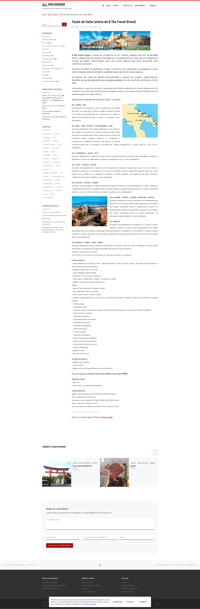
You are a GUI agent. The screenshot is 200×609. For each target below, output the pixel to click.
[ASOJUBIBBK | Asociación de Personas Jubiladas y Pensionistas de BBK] (44, 4)
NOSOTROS (46, 219)
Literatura (47, 59)
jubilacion (55, 158)
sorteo (57, 183)
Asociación (47, 134)
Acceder (124, 582)
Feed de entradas (127, 585)
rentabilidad (47, 180)
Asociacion (47, 40)
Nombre (51, 537)
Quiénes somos (87, 582)
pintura (46, 176)
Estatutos (85, 588)
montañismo (47, 165)
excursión (55, 148)
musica (58, 165)
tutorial (57, 190)
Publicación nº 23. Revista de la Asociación (53, 223)
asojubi (76, 27)
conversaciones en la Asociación (54, 215)
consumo (46, 141)
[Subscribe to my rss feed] (157, 603)
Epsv (44, 49)
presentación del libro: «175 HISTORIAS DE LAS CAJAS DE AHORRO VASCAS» (52, 229)
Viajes (45, 78)
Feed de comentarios (129, 588)
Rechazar (130, 602)
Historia (46, 56)
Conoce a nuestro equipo (91, 585)
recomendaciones (58, 176)
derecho (56, 141)
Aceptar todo (117, 602)
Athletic (57, 134)
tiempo (59, 187)
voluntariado (48, 81)
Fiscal (45, 52)
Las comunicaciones (89, 591)
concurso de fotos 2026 (51, 212)
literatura (46, 162)
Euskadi (46, 148)
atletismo (46, 137)
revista (57, 180)
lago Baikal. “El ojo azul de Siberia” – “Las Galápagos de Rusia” (52, 100)
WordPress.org (126, 591)
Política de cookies (90, 604)
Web (122, 537)
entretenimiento (49, 144)
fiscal (53, 151)
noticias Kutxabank (50, 173)
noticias (46, 169)
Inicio (44, 15)
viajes (45, 194)
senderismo (47, 183)
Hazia (56, 155)
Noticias (46, 65)
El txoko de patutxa (52, 46)
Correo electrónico (95, 537)
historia (46, 158)
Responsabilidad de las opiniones (54, 585)
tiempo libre (47, 190)
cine (54, 137)
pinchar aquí (106, 417)
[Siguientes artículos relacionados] (155, 452)
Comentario (54, 520)
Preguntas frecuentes (50, 582)
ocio (62, 173)
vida (52, 194)
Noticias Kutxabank (51, 69)
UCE (43, 75)
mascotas (56, 162)
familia (45, 151)
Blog (49, 15)
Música (45, 62)
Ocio (44, 72)
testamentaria (48, 187)
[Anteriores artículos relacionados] (150, 452)
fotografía (47, 155)
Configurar (143, 602)
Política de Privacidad (50, 588)
